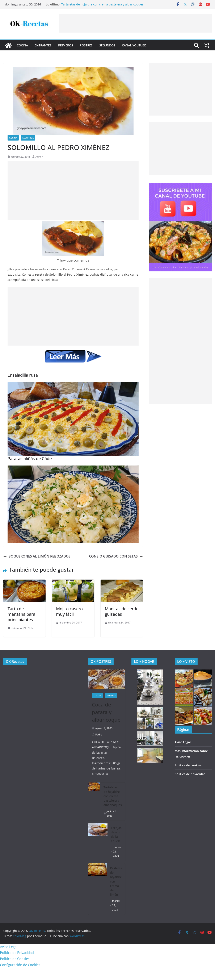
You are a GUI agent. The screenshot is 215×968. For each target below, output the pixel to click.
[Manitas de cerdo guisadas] (122, 582)
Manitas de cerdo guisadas (122, 611)
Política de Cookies (15, 958)
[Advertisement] (135, 23)
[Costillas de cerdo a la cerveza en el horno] (184, 716)
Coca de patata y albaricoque (106, 712)
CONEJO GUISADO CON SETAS (113, 556)
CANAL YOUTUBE (134, 45)
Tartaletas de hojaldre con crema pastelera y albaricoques (102, 4)
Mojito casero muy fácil (69, 611)
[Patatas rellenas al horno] (184, 678)
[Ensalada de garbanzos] (184, 697)
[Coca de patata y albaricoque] (106, 679)
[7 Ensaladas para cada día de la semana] (203, 716)
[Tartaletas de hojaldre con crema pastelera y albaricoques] (94, 801)
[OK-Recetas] (8, 45)
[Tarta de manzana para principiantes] (24, 582)
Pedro (98, 734)
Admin (39, 156)
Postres (86, 45)
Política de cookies (188, 765)
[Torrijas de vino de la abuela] (98, 842)
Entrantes (43, 45)
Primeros (65, 45)
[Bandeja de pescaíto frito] (203, 697)
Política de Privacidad (17, 952)
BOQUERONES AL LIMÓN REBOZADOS (39, 556)
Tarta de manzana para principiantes (21, 614)
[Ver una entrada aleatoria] (207, 45)
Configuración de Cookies (20, 965)
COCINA (22, 45)
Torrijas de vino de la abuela (116, 834)
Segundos (107, 45)
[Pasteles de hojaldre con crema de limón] (97, 889)
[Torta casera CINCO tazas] (203, 678)
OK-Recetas (15, 661)
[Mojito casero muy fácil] (73, 582)
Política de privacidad (190, 774)
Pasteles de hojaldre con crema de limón (116, 881)
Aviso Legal (183, 742)
